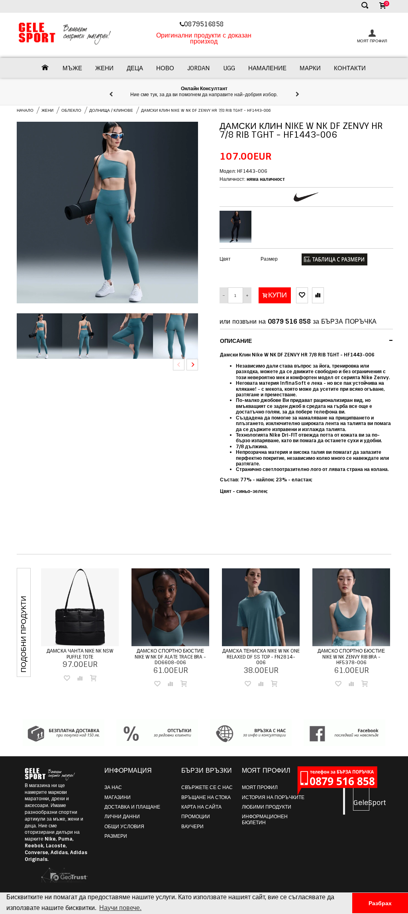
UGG (229, 68)
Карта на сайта (201, 807)
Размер (269, 259)
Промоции (195, 816)
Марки (310, 68)
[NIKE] (306, 197)
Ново (165, 68)
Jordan (198, 68)
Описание (306, 340)
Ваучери (192, 826)
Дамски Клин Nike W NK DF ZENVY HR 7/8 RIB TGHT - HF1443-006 (206, 110)
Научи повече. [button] (120, 907)
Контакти (350, 68)
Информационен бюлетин (265, 819)
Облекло (71, 110)
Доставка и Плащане (132, 807)
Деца (135, 68)
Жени (104, 68)
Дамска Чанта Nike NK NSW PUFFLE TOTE (80, 654)
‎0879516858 (205, 24)
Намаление (267, 68)
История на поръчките (273, 797)
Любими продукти (266, 807)
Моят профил (260, 787)
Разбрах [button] (380, 903)
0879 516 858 (289, 321)
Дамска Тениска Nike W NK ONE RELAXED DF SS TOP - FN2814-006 (261, 657)
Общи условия (124, 826)
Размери (115, 836)
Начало (25, 110)
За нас (113, 787)
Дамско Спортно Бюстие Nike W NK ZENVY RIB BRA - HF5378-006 (351, 657)
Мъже (72, 68)
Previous (178, 364)
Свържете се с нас (207, 787)
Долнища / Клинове (111, 110)
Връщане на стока (206, 797)
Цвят (225, 259)
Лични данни (122, 816)
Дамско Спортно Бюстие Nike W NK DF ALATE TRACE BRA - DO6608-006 (170, 657)
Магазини (117, 797)
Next (192, 364)
